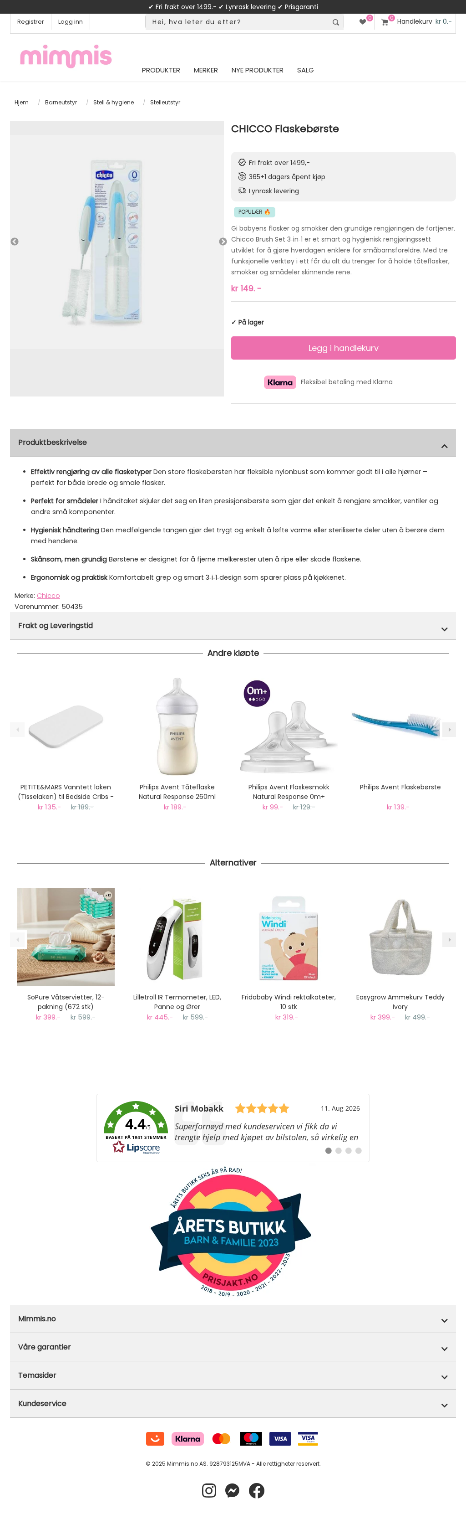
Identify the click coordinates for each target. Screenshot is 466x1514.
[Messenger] (232, 1491)
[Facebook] (256, 1491)
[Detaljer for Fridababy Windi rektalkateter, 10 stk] (289, 937)
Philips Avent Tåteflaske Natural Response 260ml (177, 792)
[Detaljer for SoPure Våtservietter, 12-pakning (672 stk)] (66, 937)
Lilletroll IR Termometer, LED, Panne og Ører (177, 1002)
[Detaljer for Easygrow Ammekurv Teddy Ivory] (400, 937)
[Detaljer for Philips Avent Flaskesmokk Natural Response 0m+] (289, 727)
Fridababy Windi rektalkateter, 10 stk (289, 1002)
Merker (206, 70)
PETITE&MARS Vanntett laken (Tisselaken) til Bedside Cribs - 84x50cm (66, 792)
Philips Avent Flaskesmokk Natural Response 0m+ (288, 792)
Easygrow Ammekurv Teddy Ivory (400, 1002)
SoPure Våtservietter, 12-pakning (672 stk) (66, 1002)
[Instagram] (209, 1491)
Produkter (161, 70)
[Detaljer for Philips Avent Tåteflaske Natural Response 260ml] (177, 727)
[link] (233, 1128)
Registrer (30, 21)
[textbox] (237, 22)
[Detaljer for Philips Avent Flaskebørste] (400, 727)
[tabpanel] (117, 242)
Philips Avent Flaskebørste (400, 787)
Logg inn (70, 21)
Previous (14, 242)
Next (214, 242)
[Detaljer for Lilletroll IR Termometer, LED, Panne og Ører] (177, 937)
